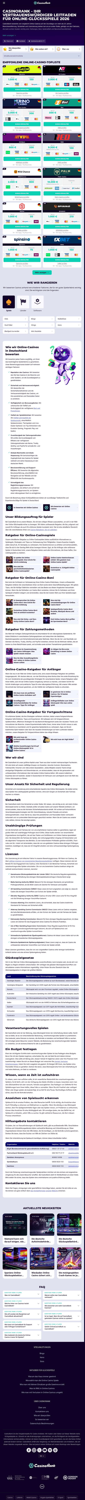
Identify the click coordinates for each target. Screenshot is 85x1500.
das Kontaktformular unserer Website (44, 1191)
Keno (42, 1357)
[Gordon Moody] (70, 1477)
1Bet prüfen (62, 128)
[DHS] (45, 1477)
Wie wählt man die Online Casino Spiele (42, 1380)
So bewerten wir (42, 1419)
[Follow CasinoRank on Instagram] (34, 1450)
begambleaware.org (75, 1162)
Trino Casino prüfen (22, 128)
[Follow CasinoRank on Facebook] (29, 1450)
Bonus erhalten (22, 89)
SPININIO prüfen (62, 230)
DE (41, 1456)
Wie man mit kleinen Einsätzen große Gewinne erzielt (42, 1384)
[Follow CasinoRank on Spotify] (50, 1450)
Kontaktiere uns (42, 1411)
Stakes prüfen (22, 230)
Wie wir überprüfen (42, 1415)
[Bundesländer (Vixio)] (33, 1477)
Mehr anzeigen (40, 272)
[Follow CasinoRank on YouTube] (44, 1450)
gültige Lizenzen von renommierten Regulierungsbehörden (30, 861)
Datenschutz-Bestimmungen (42, 1423)
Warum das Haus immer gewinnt (42, 1376)
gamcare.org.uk (74, 1166)
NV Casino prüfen (62, 93)
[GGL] (16, 1477)
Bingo (42, 1353)
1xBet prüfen (62, 263)
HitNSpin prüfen (22, 162)
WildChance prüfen (22, 197)
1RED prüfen (62, 162)
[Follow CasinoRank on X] (39, 1450)
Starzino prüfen (22, 93)
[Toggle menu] (4, 3)
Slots (42, 1361)
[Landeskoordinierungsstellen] (56, 1477)
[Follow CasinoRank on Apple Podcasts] (55, 1450)
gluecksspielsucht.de (76, 1153)
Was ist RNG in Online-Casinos (42, 1388)
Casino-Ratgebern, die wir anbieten (43, 530)
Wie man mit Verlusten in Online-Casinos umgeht (42, 1392)
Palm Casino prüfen (62, 197)
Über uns (42, 1407)
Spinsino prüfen (22, 263)
